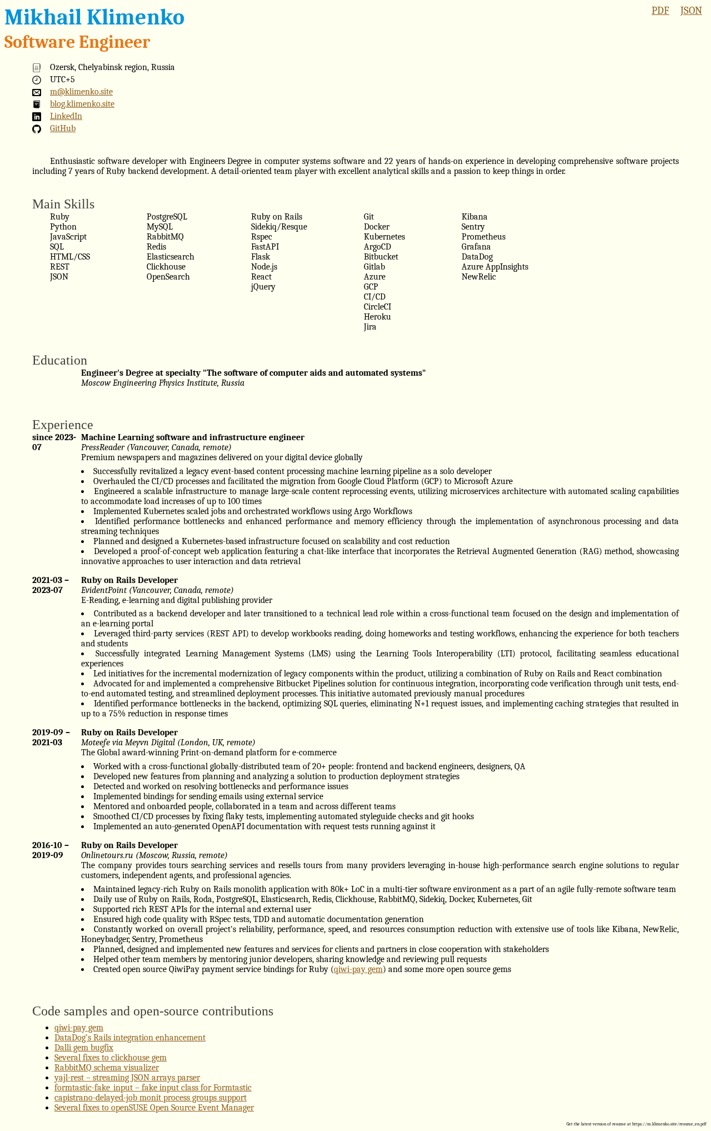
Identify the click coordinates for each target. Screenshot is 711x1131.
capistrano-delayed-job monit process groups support (150, 1098)
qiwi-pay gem (358, 969)
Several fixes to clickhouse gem (110, 1058)
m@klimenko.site (81, 92)
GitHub (63, 128)
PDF (660, 10)
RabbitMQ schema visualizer (106, 1068)
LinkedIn (66, 116)
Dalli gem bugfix (83, 1048)
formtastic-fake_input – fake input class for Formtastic (153, 1088)
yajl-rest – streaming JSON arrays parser (127, 1078)
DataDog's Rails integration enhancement (130, 1038)
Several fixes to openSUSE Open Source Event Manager (154, 1108)
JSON (691, 10)
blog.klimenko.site (82, 104)
